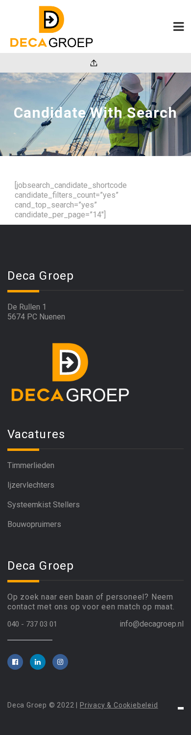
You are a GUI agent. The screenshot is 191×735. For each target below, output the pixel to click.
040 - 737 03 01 (32, 624)
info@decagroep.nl (151, 624)
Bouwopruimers (34, 524)
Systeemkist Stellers (43, 504)
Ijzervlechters (30, 485)
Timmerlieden (30, 465)
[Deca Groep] (51, 26)
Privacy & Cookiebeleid (119, 705)
